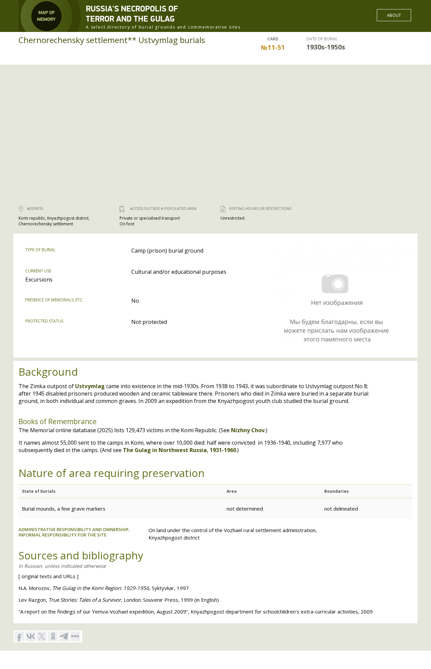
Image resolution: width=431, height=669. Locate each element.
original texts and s (48, 576)
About (394, 15)
